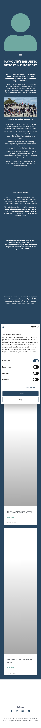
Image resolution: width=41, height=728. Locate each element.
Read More (10, 517)
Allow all (20, 394)
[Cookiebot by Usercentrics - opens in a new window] (30, 327)
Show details (30, 387)
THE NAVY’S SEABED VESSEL (19, 512)
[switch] (36, 367)
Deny (20, 399)
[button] (20, 54)
